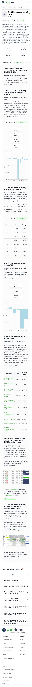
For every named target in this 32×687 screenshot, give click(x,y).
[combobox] (16, 7)
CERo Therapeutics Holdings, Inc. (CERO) (9, 401)
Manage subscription (8, 658)
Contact (22, 654)
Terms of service (7, 677)
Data (4, 643)
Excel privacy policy (8, 669)
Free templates (7, 651)
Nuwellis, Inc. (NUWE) (9, 419)
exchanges (9, 495)
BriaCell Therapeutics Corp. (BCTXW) (9, 414)
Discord (22, 651)
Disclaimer (6, 681)
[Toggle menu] (29, 2)
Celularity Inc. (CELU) (9, 423)
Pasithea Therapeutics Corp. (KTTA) (9, 429)
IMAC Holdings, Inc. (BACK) (9, 384)
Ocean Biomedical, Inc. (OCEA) (9, 379)
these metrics (14, 489)
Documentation (7, 639)
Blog (21, 639)
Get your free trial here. (10, 499)
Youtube (22, 643)
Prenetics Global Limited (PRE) (8, 390)
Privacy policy (7, 673)
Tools (4, 654)
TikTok (22, 647)
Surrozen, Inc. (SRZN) (7, 395)
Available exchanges (8, 647)
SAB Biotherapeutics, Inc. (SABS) (9, 407)
